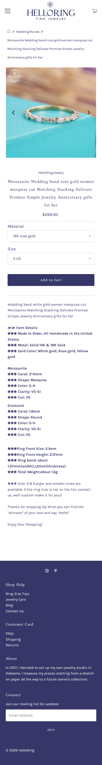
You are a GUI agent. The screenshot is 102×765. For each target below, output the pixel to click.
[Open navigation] (7, 10)
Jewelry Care (16, 599)
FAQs (10, 633)
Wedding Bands (27, 31)
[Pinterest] (55, 571)
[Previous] (13, 112)
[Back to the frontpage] (9, 31)
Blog (9, 605)
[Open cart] (95, 10)
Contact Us (15, 611)
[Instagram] (47, 571)
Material (16, 226)
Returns (12, 645)
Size (12, 249)
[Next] (88, 112)
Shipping (13, 639)
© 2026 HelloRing (20, 750)
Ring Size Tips (17, 594)
